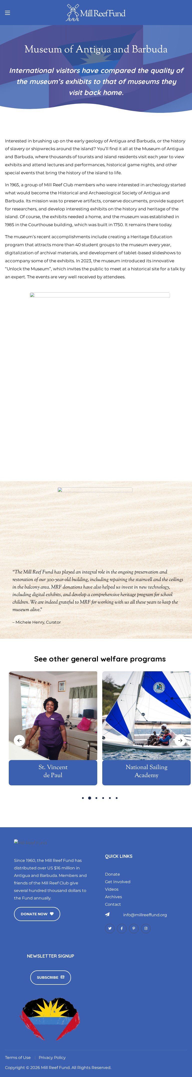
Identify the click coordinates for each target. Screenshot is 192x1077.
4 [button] (103, 798)
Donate (112, 874)
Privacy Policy (52, 1057)
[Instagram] (145, 928)
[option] (53, 733)
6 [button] (117, 798)
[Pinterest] (133, 928)
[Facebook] (121, 928)
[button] (37, 914)
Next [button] (180, 740)
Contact (113, 904)
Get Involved (117, 881)
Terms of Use (18, 1057)
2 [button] (89, 797)
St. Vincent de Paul (53, 771)
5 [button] (110, 798)
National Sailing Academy (147, 771)
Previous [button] (19, 740)
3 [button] (96, 798)
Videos (111, 889)
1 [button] (83, 798)
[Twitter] (109, 928)
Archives (113, 896)
